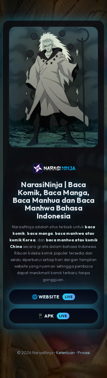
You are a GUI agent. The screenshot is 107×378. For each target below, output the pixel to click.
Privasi (84, 352)
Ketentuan (65, 352)
